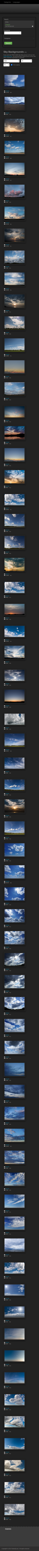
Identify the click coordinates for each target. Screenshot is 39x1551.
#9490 (7, 223)
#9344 (7, 1189)
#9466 (7, 749)
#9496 (7, 91)
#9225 (7, 1474)
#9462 (7, 837)
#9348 (7, 1079)
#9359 (7, 859)
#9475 (7, 552)
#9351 (7, 1035)
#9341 (7, 1254)
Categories (7, 2)
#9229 (7, 1386)
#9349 (7, 1101)
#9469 (7, 684)
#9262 (7, 1276)
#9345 (7, 1167)
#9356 (7, 925)
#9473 (7, 596)
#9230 (7, 1364)
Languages (16, 2)
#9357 (7, 903)
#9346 (7, 1145)
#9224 (7, 1518)
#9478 (7, 486)
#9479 (7, 464)
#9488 (7, 266)
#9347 (7, 1123)
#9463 (7, 815)
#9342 (7, 1232)
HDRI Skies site (8, 56)
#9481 (7, 420)
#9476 (7, 530)
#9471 (7, 640)
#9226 (7, 1452)
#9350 (7, 1057)
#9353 (7, 991)
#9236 (7, 1298)
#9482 (7, 398)
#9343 (7, 1210)
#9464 (7, 771)
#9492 (7, 179)
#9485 (7, 332)
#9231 (7, 1342)
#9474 (7, 574)
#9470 (7, 662)
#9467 (7, 727)
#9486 (7, 310)
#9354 (7, 969)
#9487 (7, 288)
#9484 (7, 354)
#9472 (7, 618)
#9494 (7, 135)
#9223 (7, 1496)
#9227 (7, 1430)
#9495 (7, 113)
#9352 (7, 1013)
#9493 (7, 157)
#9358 (7, 881)
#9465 (7, 793)
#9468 (7, 706)
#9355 (7, 947)
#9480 (7, 442)
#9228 (7, 1408)
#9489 (7, 244)
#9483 (7, 376)
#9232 (7, 1320)
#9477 (7, 508)
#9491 (7, 201)
